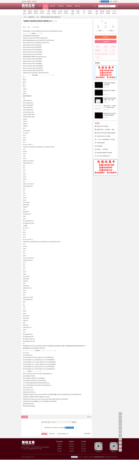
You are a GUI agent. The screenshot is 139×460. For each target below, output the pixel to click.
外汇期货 (60, 11)
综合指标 (42, 13)
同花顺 (77, 11)
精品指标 (69, 6)
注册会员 (114, 13)
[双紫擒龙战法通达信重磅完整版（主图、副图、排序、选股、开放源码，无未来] (99, 100)
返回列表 (89, 416)
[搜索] (116, 6)
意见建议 (108, 11)
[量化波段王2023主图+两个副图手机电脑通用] (99, 115)
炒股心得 (60, 13)
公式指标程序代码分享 (98, 457)
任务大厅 (52, 6)
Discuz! (30, 457)
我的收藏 (108, 13)
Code (52, 422)
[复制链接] (54, 21)
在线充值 (60, 6)
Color (44, 422)
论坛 (45, 6)
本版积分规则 (87, 433)
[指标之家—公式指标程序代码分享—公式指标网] (29, 6)
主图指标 (30, 11)
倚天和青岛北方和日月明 (101, 54)
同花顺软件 (71, 444)
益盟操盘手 (98, 50)
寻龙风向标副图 (101, 142)
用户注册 (83, 451)
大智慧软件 (71, 446)
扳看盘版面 (99, 146)
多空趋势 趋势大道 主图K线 (103, 136)
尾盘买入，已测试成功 (102, 149)
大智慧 (77, 13)
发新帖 (25, 417)
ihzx (106, 23)
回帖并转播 (52, 433)
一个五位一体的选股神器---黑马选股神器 (106, 139)
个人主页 (114, 11)
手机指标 (42, 11)
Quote (50, 422)
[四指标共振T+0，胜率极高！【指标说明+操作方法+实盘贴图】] (99, 108)
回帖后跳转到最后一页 (63, 433)
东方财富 (90, 11)
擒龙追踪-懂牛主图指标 (109, 90)
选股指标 (36, 11)
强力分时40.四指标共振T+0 (103, 156)
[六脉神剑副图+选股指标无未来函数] (99, 85)
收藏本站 (29, 1)
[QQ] (74, 457)
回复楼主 (106, 37)
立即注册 (115, 1)
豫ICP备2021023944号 (111, 457)
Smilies (54, 422)
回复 (26, 412)
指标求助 (66, 11)
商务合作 (102, 13)
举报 (89, 412)
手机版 (85, 457)
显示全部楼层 (36, 27)
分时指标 (36, 13)
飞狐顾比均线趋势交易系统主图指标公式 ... (51, 17)
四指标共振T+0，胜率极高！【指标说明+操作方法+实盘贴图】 (110, 107)
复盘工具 (77, 6)
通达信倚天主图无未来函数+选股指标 (106, 132)
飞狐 (84, 11)
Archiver (81, 457)
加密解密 (54, 11)
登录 (111, 1)
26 (105, 25)
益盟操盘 (90, 13)
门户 (39, 6)
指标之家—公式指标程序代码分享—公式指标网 (22, 17)
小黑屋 (90, 457)
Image (46, 422)
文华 (84, 13)
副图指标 (30, 13)
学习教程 (54, 13)
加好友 (100, 30)
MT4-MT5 (112, 54)
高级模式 (74, 422)
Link (48, 422)
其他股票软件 (31, 17)
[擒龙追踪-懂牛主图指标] (99, 93)
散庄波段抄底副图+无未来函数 (104, 152)
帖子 (100, 6)
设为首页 (24, 1)
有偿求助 (66, 13)
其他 (98, 57)
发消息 (111, 30)
